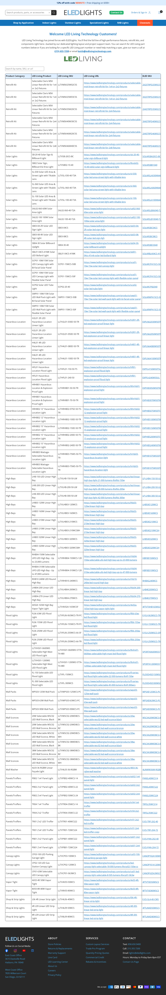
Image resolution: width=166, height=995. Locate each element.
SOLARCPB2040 (150, 286)
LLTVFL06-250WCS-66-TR (70, 641)
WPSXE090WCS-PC (151, 709)
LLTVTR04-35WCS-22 (68, 812)
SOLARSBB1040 (150, 165)
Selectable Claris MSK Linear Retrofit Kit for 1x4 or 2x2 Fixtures (44, 85)
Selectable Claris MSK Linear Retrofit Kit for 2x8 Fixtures (44, 146)
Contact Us (116, 12)
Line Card (52, 957)
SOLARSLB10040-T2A (152, 219)
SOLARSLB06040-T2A (152, 210)
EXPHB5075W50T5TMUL (154, 410)
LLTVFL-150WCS (65, 674)
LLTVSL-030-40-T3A (67, 175)
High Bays (11, 478)
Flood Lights (12, 615)
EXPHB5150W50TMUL (153, 428)
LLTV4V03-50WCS (66, 882)
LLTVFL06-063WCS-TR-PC (70, 615)
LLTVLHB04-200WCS (67, 589)
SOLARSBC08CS (150, 236)
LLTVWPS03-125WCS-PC (69, 691)
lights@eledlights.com (140, 953)
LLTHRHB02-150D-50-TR (69, 428)
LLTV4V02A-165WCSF (68, 606)
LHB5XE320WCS (150, 539)
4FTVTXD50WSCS (151, 882)
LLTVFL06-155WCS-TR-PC (70, 624)
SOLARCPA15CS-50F (152, 276)
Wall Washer (12, 769)
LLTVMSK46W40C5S (67, 146)
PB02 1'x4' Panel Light (42, 778)
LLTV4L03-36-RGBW (67, 769)
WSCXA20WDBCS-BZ (152, 726)
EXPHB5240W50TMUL (153, 445)
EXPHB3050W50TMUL (153, 388)
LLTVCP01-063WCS (67, 873)
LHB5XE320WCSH (151, 547)
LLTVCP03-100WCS (67, 856)
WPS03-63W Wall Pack (42, 700)
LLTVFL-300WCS (65, 683)
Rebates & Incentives (96, 961)
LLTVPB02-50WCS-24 (68, 795)
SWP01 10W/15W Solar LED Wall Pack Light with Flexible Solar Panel (44, 310)
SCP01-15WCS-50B (67, 264)
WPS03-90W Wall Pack (42, 709)
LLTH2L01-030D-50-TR (68, 321)
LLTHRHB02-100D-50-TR (69, 419)
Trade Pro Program (95, 948)
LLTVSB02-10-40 (65, 165)
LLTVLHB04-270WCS (67, 598)
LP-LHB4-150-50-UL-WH (154, 478)
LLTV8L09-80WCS (66, 916)
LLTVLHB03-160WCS (67, 513)
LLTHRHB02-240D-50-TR (69, 445)
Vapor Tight (11, 882)
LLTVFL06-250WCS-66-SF (69, 632)
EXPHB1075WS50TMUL (154, 455)
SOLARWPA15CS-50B (152, 297)
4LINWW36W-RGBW (152, 769)
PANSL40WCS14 (150, 778)
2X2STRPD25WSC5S (152, 84)
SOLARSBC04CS (150, 227)
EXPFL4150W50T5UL (152, 369)
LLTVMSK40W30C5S (67, 121)
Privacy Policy (54, 975)
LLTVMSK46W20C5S (67, 133)
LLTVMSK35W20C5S (67, 109)
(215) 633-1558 (61, 51)
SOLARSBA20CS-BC (152, 156)
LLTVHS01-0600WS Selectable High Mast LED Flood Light (42, 652)
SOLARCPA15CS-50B (152, 264)
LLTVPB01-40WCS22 (67, 838)
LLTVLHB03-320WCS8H (69, 547)
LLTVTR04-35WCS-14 (68, 804)
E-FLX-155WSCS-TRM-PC (154, 624)
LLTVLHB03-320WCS (67, 539)
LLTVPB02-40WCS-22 (68, 786)
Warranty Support (57, 953)
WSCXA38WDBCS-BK (152, 743)
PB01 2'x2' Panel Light (42, 838)
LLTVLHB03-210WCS (67, 521)
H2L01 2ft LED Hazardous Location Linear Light (42, 322)
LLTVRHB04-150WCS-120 (70, 558)
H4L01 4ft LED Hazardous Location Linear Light (42, 346)
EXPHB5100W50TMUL (153, 419)
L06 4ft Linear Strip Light (44, 899)
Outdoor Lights (73, 22)
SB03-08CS (63, 236)
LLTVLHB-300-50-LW (67, 495)
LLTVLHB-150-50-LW (67, 478)
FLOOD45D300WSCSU (153, 683)
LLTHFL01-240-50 (66, 377)
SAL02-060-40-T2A (66, 210)
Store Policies (54, 944)
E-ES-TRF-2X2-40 (150, 821)
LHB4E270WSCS (150, 598)
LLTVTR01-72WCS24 (67, 830)
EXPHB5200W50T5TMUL (154, 436)
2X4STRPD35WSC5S (152, 109)
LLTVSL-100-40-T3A (67, 200)
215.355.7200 (133, 948)
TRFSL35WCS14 (150, 804)
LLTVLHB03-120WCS (67, 504)
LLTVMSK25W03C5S (67, 97)
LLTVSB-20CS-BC (66, 156)
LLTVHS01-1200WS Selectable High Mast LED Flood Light (42, 664)
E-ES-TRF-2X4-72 (150, 830)
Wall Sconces (12, 717)
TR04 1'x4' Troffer (40, 804)
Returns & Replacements (60, 948)
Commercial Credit (95, 957)
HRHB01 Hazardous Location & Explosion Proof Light (42, 388)
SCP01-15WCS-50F (66, 276)
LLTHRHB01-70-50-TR (68, 400)
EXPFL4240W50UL (151, 377)
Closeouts (145, 22)
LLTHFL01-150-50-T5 (67, 369)
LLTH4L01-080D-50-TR (68, 346)
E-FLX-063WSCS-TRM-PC (154, 615)
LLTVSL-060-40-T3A (67, 187)
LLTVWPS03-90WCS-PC (69, 709)
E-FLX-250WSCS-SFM (152, 632)
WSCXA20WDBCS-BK (152, 717)
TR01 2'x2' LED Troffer (42, 821)
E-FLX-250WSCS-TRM (152, 641)
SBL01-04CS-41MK (66, 253)
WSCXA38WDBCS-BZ (152, 752)
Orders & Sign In (139, 12)
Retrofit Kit (11, 84)
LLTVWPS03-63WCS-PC (69, 700)
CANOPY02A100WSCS (153, 856)
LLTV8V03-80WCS (66, 890)
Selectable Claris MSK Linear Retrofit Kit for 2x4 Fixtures (44, 109)
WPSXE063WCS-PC (151, 700)
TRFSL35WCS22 (150, 812)
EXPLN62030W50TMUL (153, 321)
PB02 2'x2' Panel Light (42, 786)
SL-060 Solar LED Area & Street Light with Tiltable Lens (44, 188)
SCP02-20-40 (64, 286)
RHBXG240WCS (150, 580)
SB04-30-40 (63, 245)
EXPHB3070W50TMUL (153, 400)
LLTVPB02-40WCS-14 (68, 778)
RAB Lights (123, 22)
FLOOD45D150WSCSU (153, 674)
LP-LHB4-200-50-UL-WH (154, 487)
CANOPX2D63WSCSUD (153, 873)
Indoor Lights (49, 22)
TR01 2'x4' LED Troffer (42, 830)
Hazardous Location (16, 321)
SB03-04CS (63, 227)
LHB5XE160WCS (150, 513)
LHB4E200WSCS (150, 589)
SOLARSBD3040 (150, 245)
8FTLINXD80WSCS (151, 916)
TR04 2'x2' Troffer (40, 812)
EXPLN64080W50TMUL (153, 346)
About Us (52, 966)
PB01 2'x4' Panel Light (42, 847)
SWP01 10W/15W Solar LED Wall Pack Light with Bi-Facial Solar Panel (44, 297)
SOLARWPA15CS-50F (152, 309)
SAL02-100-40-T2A (66, 219)
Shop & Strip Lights (15, 899)
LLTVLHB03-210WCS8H (69, 530)
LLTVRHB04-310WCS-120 (70, 570)
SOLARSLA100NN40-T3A (154, 200)
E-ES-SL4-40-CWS (151, 899)
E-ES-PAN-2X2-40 (151, 838)
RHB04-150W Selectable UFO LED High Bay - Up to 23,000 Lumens (43, 558)
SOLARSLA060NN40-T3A (154, 187)
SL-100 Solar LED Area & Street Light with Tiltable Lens (44, 200)
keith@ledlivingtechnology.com (94, 51)
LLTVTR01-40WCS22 (67, 821)
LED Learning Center (58, 961)
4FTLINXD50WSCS (151, 908)
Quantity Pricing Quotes (97, 953)
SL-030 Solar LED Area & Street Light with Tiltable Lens (44, 175)
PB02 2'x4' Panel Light (42, 795)
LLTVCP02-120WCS (67, 864)
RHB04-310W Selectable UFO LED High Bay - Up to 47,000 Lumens (43, 570)
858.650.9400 (134, 944)
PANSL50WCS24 (150, 795)
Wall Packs (11, 691)
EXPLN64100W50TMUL (153, 358)
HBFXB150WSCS (150, 558)
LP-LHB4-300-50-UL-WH (154, 495)
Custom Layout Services (97, 944)
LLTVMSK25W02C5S (67, 84)
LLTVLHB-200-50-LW (67, 487)
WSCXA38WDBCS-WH (153, 761)
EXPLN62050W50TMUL (153, 334)
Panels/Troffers (13, 778)
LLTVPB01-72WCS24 (67, 847)
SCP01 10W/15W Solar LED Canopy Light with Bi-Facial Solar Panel (43, 264)
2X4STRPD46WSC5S (152, 133)
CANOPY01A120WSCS (153, 864)
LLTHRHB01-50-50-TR (68, 388)
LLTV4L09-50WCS (66, 908)
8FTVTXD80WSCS (151, 890)
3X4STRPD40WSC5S (152, 121)
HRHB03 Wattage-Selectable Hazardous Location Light (42, 456)
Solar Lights (11, 156)
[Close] (49, 12)
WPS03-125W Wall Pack (43, 691)
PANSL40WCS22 (150, 786)
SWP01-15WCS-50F (67, 309)
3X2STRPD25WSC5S (152, 97)
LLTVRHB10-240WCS (68, 580)
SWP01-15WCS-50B (67, 297)
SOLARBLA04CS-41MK (153, 253)
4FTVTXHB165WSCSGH (154, 606)
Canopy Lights (13, 856)
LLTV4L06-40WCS (66, 899)
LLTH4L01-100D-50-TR (68, 358)
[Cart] (159, 12)
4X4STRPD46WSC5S (152, 146)
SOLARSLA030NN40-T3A (154, 175)
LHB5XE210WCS (150, 521)
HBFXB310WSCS (150, 570)
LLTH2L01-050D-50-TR (68, 334)
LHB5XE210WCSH (151, 530)
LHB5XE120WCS (150, 504)
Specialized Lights (99, 22)
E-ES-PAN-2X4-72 (151, 847)
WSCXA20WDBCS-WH (153, 735)
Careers (52, 970)
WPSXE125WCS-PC (151, 691)
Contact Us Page (131, 961)
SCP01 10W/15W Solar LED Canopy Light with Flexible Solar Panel (43, 276)
